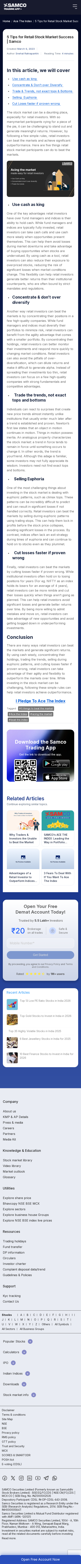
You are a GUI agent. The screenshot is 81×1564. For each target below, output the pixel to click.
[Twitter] (13, 1480)
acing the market (42, 714)
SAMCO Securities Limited (18, 1489)
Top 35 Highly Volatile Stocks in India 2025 (34, 1031)
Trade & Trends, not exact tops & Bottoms (42, 91)
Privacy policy (10, 1432)
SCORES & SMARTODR (16, 1455)
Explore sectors (14, 1209)
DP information (13, 1252)
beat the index (19, 719)
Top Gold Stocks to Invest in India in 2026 (45, 1015)
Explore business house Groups (26, 1215)
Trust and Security (13, 1446)
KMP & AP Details (15, 1117)
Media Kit (9, 1139)
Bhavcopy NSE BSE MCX (21, 1203)
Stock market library (17, 1160)
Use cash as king (24, 79)
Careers (8, 1128)
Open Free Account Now (40, 1559)
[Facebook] (5, 1480)
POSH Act (8, 1459)
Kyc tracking (12, 1296)
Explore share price (17, 1198)
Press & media (13, 1122)
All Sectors (8, 1328)
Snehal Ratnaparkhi (27, 53)
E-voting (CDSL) (12, 1464)
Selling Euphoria (24, 97)
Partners (9, 1134)
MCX (5, 1450)
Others (46, 1324)
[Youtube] (38, 1480)
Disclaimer (8, 1410)
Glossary (9, 1177)
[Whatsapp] (54, 1480)
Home (6, 21)
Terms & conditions (14, 1414)
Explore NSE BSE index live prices (27, 1220)
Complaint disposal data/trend (24, 1269)
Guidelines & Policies (17, 1275)
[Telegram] (46, 1480)
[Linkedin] (30, 1480)
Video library (12, 1166)
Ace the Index (19, 714)
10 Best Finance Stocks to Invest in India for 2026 (46, 1055)
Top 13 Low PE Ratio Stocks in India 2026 (45, 1000)
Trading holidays (14, 1241)
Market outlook (14, 1171)
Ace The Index (22, 21)
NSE (4, 1423)
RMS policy (9, 1437)
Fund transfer (12, 1247)
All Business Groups (32, 1328)
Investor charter (14, 1264)
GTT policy (9, 1441)
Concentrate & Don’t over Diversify (37, 85)
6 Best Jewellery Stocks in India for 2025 (45, 1038)
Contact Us (11, 1301)
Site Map (7, 1419)
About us (9, 1111)
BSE (4, 1428)
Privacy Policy (52, 964)
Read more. (9, 1538)
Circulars (9, 1258)
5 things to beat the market (37, 708)
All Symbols (62, 1324)
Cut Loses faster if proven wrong (36, 103)
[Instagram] (21, 1480)
